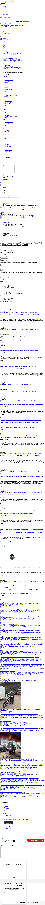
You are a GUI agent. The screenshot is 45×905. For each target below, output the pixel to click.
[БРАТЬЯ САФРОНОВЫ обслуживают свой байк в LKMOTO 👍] (13, 724)
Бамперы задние (8, 78)
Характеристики (6, 222)
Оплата (5, 807)
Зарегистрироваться (13, 197)
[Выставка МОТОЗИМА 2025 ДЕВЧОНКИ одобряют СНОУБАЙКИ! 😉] (15, 723)
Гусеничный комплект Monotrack (11, 61)
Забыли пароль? (6, 197)
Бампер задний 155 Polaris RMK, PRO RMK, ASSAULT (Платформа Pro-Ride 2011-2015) (18, 437)
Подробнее (3, 902)
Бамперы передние (9, 80)
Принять (22, 902)
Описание (5, 221)
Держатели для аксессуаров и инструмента (8, 146)
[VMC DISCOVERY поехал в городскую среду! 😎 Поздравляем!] (13, 677)
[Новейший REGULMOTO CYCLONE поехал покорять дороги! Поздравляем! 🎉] (17, 759)
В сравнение (7, 279)
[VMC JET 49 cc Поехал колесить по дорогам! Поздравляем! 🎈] (13, 789)
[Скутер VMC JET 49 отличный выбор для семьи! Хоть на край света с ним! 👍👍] (17, 646)
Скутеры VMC (8, 51)
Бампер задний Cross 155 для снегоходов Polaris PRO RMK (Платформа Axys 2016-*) (17, 368)
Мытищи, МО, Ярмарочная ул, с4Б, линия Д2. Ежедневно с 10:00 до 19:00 (19, 819)
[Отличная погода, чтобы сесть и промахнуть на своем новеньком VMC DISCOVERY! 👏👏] (20, 662)
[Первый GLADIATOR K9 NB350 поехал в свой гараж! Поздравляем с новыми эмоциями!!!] (19, 618)
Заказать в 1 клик (4, 257)
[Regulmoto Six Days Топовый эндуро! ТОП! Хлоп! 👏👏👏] (12, 762)
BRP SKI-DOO (6, 87)
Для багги (5, 135)
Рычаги (6, 83)
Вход (6, 32)
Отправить (3, 270)
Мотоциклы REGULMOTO (10, 54)
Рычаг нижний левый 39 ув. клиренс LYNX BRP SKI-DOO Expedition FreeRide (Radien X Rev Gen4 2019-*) (21, 585)
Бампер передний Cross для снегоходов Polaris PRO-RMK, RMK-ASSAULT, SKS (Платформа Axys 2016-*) (21, 532)
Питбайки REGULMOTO (10, 57)
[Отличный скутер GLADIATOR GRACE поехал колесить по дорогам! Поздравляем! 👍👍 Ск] (22, 660)
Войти (10, 195)
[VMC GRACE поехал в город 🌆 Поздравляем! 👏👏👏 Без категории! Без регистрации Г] (20, 796)
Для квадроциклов (7, 128)
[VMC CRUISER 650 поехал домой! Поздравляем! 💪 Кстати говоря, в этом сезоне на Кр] (22, 673)
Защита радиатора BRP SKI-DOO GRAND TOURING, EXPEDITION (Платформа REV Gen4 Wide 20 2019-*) (22, 476)
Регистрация (7, 33)
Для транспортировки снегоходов (8, 150)
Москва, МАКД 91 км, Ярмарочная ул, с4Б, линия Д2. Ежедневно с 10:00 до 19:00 (16, 309)
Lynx (4, 98)
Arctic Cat (5, 76)
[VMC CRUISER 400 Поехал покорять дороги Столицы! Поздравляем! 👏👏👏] (16, 787)
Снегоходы (7, 65)
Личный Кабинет (7, 804)
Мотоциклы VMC (8, 50)
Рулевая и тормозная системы (11, 95)
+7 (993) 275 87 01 (4, 307)
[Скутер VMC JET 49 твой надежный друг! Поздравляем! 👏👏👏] (14, 651)
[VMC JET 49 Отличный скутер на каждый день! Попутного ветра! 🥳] (15, 647)
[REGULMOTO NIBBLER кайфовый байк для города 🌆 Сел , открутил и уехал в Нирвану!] (22, 766)
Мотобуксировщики (9, 66)
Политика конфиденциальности (37, 845)
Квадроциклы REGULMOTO (11, 58)
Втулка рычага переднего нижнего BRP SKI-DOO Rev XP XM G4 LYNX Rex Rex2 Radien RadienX (20, 567)
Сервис (5, 809)
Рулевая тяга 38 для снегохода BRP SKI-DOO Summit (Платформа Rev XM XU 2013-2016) (18, 387)
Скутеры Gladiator (8, 71)
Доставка (6, 806)
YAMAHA (5, 119)
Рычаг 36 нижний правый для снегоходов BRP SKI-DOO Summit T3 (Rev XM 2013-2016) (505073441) (20, 350)
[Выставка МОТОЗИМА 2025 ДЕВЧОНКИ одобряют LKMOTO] (13, 722)
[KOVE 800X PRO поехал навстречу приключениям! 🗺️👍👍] (13, 773)
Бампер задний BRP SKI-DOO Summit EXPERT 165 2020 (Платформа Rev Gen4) (16, 513)
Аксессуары (7, 62)
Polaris (4, 109)
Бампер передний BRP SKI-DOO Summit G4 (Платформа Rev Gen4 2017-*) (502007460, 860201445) (20, 494)
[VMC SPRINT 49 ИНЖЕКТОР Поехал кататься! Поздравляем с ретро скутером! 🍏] (17, 788)
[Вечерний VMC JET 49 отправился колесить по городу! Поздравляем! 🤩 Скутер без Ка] (10, 758)
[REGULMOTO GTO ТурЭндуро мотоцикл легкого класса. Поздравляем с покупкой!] (17, 661)
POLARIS (7, 130)
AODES (5, 125)
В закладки (2, 279)
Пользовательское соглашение (9, 881)
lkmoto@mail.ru (7, 817)
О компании (6, 808)
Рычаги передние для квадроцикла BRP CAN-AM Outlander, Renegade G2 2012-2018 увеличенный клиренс (21, 404)
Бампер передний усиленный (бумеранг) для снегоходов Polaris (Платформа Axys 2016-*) (18, 332)
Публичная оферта (9, 273)
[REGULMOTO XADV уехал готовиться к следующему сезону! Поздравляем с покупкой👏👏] (22, 718)
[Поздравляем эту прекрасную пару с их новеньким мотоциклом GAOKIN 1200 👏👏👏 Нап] (22, 783)
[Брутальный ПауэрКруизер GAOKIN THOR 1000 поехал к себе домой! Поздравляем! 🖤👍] (19, 774)
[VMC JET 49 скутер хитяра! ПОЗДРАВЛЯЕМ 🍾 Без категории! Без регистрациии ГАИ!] (18, 767)
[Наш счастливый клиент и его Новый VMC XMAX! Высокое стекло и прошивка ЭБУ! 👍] (19, 714)
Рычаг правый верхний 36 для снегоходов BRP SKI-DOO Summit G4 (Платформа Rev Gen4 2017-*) (20, 314)
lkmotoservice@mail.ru (8, 830)
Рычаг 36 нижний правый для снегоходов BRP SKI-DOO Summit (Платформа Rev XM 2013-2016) (20, 455)
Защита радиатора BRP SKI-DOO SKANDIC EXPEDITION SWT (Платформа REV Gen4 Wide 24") (20, 422)
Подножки (7, 81)
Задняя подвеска (8, 91)
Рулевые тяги (7, 82)
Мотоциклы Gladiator (9, 69)
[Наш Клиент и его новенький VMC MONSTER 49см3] (11, 612)
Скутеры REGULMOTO (10, 55)
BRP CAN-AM (8, 132)
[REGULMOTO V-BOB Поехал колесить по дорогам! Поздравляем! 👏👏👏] (16, 795)
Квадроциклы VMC (9, 52)
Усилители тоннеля (9, 84)
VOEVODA (8, 248)
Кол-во (1, 256)
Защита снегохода (8, 93)
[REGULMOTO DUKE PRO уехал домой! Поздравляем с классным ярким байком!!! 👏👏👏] (19, 798)
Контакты (6, 810)
